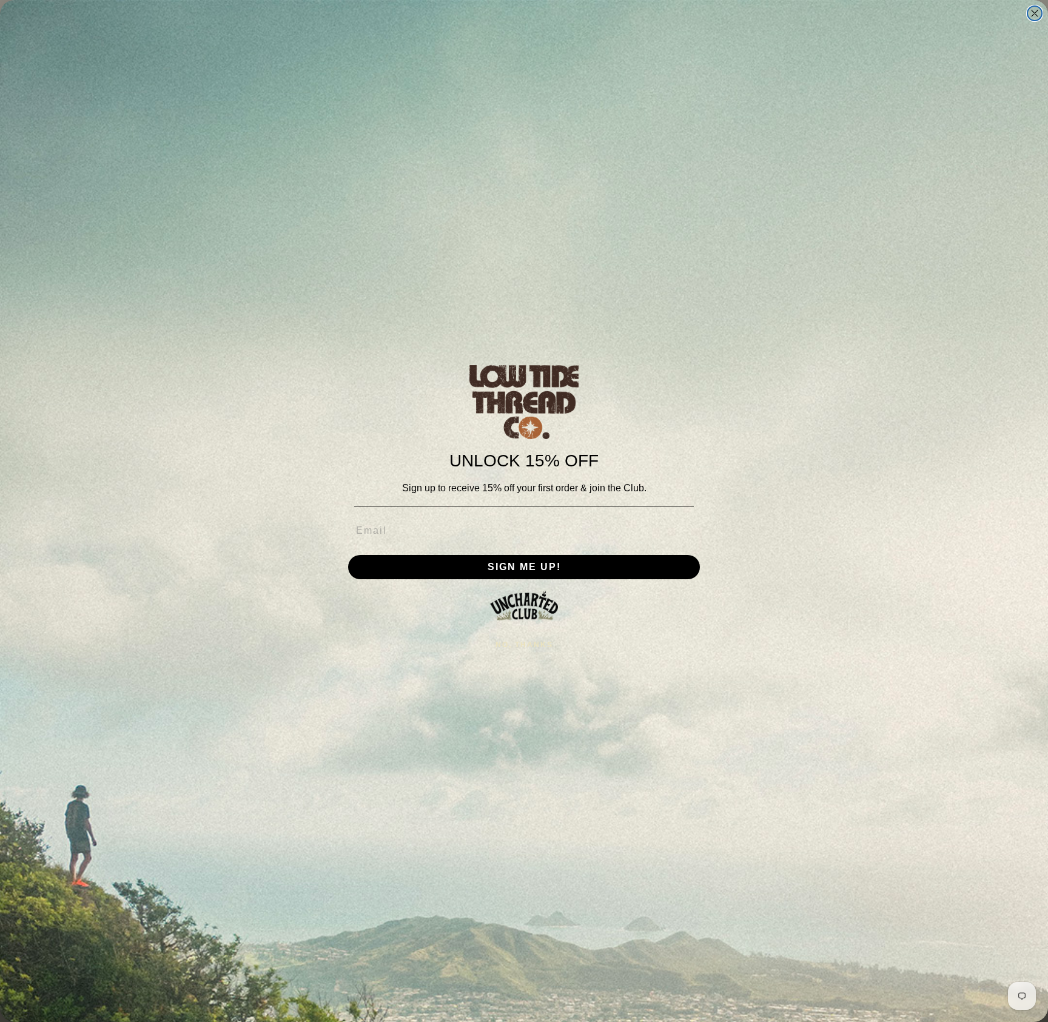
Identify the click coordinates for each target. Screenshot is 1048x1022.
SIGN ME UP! (524, 567)
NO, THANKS (524, 644)
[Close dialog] (1034, 13)
